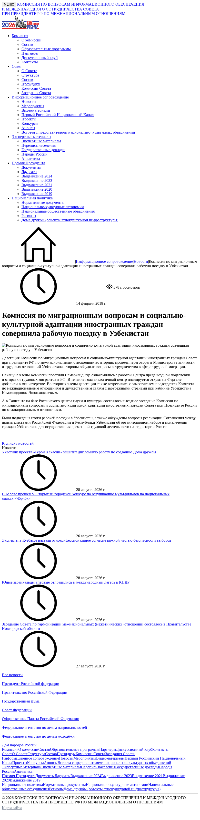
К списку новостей (18, 443)
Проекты (28, 119)
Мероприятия (32, 106)
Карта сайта (12, 808)
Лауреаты (29, 172)
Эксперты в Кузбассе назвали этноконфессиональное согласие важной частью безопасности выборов (86, 540)
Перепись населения (38, 145)
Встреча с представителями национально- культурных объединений (78, 132)
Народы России (34, 154)
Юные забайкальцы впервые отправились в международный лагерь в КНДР (66, 582)
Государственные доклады (43, 150)
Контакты (29, 62)
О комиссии (31, 40)
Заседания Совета (36, 93)
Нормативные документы (42, 202)
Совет (7, 754)
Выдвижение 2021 (36, 185)
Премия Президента (18, 776)
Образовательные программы (46, 49)
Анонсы (28, 128)
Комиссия (10, 749)
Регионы (28, 216)
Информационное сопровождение (104, 261)
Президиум (30, 84)
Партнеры (29, 53)
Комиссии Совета (36, 88)
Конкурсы (29, 123)
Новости (28, 101)
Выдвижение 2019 (36, 194)
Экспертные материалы (41, 141)
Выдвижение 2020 (36, 189)
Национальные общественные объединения (58, 211)
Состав (27, 44)
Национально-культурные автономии (52, 207)
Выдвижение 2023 (36, 180)
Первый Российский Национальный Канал (57, 115)
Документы (31, 167)
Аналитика (30, 158)
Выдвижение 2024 (36, 176)
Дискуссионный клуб (39, 58)
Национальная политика (22, 784)
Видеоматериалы (35, 110)
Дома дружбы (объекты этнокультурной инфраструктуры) (69, 220)
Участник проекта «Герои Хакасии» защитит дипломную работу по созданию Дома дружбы (79, 452)
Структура (30, 75)
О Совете (29, 71)
